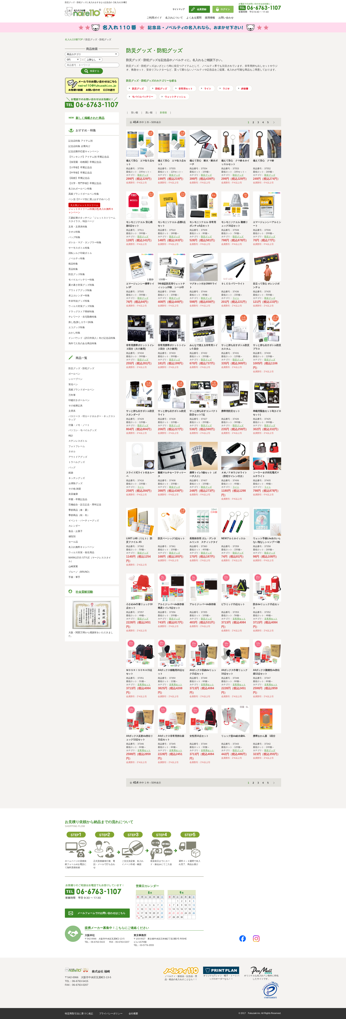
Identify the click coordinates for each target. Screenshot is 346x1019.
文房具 (72, 410)
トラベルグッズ (76, 462)
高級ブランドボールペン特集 (83, 194)
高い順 (148, 112)
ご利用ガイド (154, 17)
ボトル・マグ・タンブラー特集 (84, 242)
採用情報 (210, 17)
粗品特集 (73, 263)
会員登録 (201, 9)
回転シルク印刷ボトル (80, 253)
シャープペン (75, 379)
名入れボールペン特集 (80, 188)
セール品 (73, 541)
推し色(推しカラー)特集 (80, 322)
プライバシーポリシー (111, 1013)
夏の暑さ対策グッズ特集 (81, 285)
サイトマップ (179, 9)
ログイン (225, 9)
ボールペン (74, 373)
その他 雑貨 (74, 488)
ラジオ (226, 88)
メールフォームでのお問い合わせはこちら (101, 913)
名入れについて (174, 17)
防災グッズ (138, 88)
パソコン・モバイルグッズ (82, 430)
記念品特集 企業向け (79, 146)
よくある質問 (193, 17)
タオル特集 (74, 231)
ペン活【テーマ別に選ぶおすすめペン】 (89, 199)
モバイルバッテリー (142, 96)
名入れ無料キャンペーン (81, 547)
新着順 (163, 112)
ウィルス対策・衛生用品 (81, 552)
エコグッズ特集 (76, 327)
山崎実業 (73, 566)
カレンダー (74, 525)
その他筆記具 (75, 405)
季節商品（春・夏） (79, 510)
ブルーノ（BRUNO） (79, 571)
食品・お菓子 (75, 531)
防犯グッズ (161, 88)
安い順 (134, 112)
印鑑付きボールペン (79, 400)
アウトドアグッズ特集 (80, 290)
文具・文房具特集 (77, 226)
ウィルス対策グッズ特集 (81, 306)
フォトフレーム (76, 446)
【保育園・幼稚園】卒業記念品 (84, 162)
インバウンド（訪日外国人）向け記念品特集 (91, 338)
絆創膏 (244, 88)
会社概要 (133, 1013)
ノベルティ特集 (76, 258)
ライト (207, 88)
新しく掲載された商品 (90, 117)
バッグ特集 (74, 237)
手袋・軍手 (74, 577)
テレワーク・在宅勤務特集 (82, 316)
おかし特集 (74, 332)
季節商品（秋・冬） (79, 515)
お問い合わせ (226, 17)
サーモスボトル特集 (79, 247)
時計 (70, 435)
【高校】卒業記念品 (79, 178)
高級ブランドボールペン (81, 389)
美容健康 (73, 494)
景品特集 (73, 269)
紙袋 (70, 472)
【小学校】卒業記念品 (80, 167)
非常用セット (186, 88)
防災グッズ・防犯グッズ (81, 368)
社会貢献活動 (84, 591)
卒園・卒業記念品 (77, 499)
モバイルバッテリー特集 (81, 279)
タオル (72, 451)
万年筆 (72, 395)
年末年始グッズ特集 (79, 301)
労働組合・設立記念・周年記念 (84, 504)
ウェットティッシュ (175, 96)
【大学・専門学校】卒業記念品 (84, 183)
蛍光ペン (73, 384)
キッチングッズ (76, 478)
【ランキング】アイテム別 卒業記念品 (88, 156)
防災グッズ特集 (76, 274)
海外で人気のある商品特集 (82, 343)
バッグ (72, 467)
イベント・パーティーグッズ (83, 520)
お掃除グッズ (75, 483)
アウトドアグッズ (77, 457)
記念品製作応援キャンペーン (83, 151)
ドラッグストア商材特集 (81, 311)
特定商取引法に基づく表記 (79, 1013)
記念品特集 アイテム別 (80, 140)
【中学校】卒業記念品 (80, 172)
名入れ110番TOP (74, 39)
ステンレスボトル (77, 441)
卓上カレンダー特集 (79, 295)
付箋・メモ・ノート (79, 425)
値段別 (72, 536)
